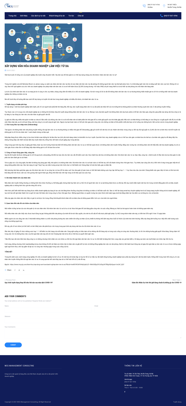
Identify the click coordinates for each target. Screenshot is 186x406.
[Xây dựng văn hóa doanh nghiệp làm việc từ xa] (15, 270)
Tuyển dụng (177, 402)
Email (96, 306)
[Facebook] (124, 392)
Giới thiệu (23, 16)
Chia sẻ (81, 16)
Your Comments (10, 327)
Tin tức (71, 16)
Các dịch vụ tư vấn (38, 16)
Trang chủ (12, 16)
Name (7, 306)
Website (7, 316)
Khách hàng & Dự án (57, 16)
